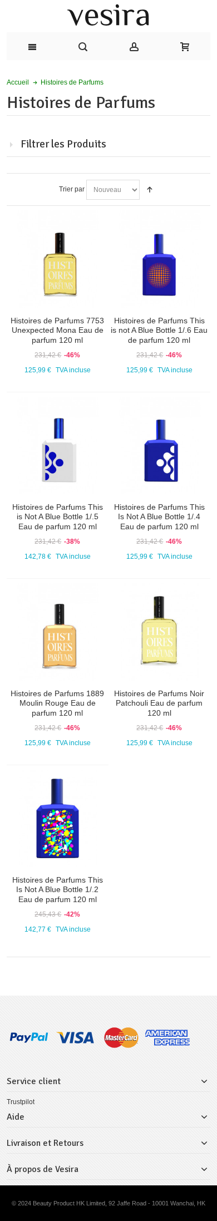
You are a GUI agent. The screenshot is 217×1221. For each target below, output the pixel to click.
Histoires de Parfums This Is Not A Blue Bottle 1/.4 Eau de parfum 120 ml (159, 516)
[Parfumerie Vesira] (108, 16)
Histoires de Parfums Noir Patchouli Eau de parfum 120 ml (159, 703)
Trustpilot (20, 1102)
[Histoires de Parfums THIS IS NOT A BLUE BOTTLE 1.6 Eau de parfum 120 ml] (160, 259)
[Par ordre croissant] (149, 189)
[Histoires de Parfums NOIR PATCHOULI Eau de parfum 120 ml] (160, 632)
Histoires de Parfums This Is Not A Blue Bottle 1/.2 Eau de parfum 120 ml (57, 889)
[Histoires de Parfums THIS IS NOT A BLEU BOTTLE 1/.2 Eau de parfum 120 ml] (58, 819)
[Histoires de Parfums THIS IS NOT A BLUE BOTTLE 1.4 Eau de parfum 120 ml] (160, 446)
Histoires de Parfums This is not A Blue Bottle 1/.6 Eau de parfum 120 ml (159, 330)
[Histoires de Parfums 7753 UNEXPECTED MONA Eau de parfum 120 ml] (58, 259)
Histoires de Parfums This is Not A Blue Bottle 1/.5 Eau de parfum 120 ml (57, 516)
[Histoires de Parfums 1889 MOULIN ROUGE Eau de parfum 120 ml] (58, 632)
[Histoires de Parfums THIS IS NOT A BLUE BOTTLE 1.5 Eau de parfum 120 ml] (58, 446)
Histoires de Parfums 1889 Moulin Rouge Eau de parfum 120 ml (57, 703)
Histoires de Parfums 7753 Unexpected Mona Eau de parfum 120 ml (57, 330)
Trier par (72, 189)
